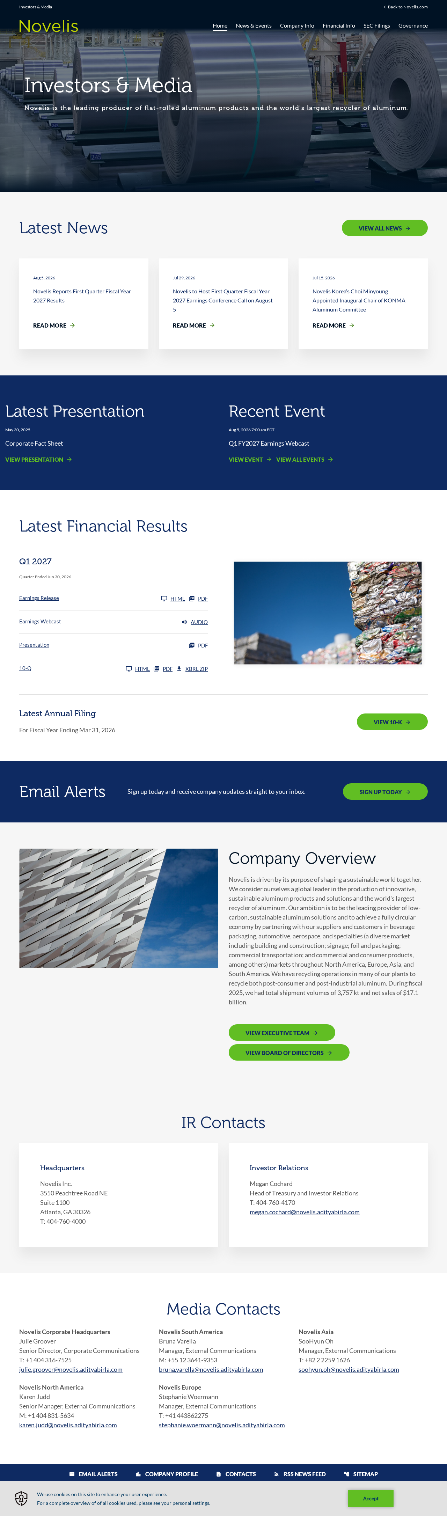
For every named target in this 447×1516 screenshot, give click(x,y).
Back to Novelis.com (408, 6)
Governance (413, 25)
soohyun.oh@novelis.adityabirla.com (349, 1369)
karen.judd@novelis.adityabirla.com (68, 1425)
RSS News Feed (300, 1474)
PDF (203, 598)
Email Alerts (93, 1474)
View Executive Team (277, 1033)
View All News (380, 228)
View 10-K (388, 722)
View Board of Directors (285, 1052)
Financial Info (339, 25)
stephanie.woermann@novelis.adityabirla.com (222, 1425)
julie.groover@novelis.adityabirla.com (71, 1369)
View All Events (300, 459)
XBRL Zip (196, 669)
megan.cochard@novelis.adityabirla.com (305, 1212)
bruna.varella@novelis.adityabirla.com (211, 1369)
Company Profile (166, 1474)
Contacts (236, 1474)
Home (220, 25)
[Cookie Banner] (223, 1498)
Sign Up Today (381, 792)
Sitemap (361, 1474)
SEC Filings (377, 25)
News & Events (254, 25)
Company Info (297, 25)
